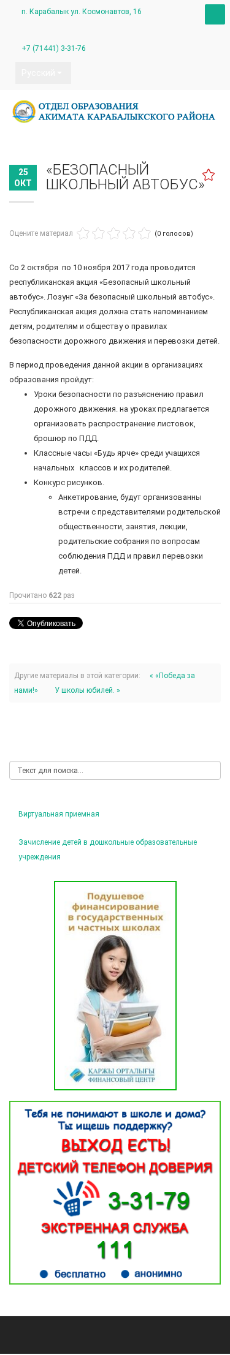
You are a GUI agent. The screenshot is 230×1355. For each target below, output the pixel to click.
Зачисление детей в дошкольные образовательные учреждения (107, 849)
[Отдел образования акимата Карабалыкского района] (115, 111)
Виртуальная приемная (58, 814)
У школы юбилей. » (87, 690)
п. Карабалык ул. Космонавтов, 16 (81, 11)
